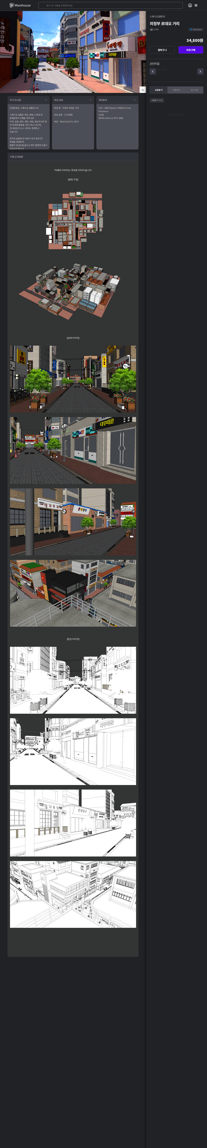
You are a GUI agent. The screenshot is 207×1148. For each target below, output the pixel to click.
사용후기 (158, 89)
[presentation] (153, 71)
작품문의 (176, 89)
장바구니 (162, 50)
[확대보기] (143, 89)
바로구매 (190, 50)
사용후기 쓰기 (156, 100)
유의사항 (194, 89)
